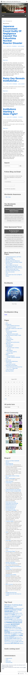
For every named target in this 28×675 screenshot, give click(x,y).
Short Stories (8, 360)
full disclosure (17, 622)
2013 (5, 605)
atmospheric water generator (15, 132)
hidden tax (17, 146)
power (16, 71)
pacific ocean (8, 71)
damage (4, 64)
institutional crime (9, 627)
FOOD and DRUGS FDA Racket (13, 325)
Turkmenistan (12, 104)
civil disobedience (14, 136)
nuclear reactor (17, 69)
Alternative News (9, 344)
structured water (19, 154)
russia (20, 637)
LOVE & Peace (9, 569)
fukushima (9, 67)
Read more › (5, 60)
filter (17, 143)
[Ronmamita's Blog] (14, 8)
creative (6, 614)
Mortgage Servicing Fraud (11, 592)
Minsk (16, 100)
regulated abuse (8, 153)
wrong (19, 104)
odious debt (17, 150)
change (14, 611)
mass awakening (17, 630)
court (18, 62)
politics (13, 635)
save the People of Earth (10, 638)
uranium (12, 73)
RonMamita (14, 46)
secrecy (21, 638)
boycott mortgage (12, 133)
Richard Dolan (15, 153)
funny (9, 97)
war (18, 643)
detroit (4, 142)
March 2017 (7, 69)
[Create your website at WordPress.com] (14, 1)
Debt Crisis (22, 140)
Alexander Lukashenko (12, 93)
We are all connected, (10, 271)
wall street (13, 643)
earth (17, 618)
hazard (23, 67)
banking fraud (8, 610)
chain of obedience (20, 95)
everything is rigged (16, 619)
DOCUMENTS (9, 346)
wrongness (23, 104)
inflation (12, 147)
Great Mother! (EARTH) (12, 351)
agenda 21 (7, 132)
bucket (8, 135)
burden (11, 135)
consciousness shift (9, 613)
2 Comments (20, 117)
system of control (7, 641)
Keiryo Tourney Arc (10, 369)
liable (16, 68)
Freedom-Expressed (10, 106)
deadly (7, 64)
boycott (7, 133)
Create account (9, 658)
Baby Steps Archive (10, 371)
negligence (12, 69)
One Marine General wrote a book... (13, 270)
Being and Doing (9, 339)
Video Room (8, 343)
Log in (7, 659)
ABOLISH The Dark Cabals (12, 333)
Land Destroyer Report (10, 551)
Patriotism (10, 103)
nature (5, 633)
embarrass (18, 96)
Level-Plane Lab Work (10, 364)
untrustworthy (7, 643)
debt (13, 616)
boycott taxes (17, 133)
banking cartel (21, 608)
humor (11, 99)
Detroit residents (8, 142)
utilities (16, 73)
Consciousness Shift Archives (12, 361)
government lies (8, 625)
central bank (8, 611)
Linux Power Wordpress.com (12, 563)
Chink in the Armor (9, 481)
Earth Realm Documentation (11, 365)
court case (22, 62)
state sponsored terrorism (11, 154)
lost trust (10, 630)
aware (21, 132)
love (13, 630)
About (7, 322)
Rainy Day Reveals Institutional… (14, 79)
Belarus (11, 95)
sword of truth (16, 640)
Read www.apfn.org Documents (12, 342)
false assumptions (13, 143)
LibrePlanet (8, 340)
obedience (22, 100)
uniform (16, 104)
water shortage (8, 157)
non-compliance (13, 633)
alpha (17, 93)
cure (16, 614)
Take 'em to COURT (10, 75)
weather (13, 157)
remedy (6, 637)
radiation (7, 72)
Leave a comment (21, 46)
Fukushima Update (9, 521)
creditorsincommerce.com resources (13, 489)
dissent (12, 618)
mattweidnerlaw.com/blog (11, 574)
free (5, 622)
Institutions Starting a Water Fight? (10, 111)
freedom (10, 622)
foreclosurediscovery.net (11, 507)
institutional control (17, 147)
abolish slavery (16, 131)
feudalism (4, 97)
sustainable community (12, 155)
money (7, 632)
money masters (18, 632)
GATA (7, 532)
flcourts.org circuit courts (11, 501)
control (8, 96)
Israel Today (8, 540)
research (11, 637)
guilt (16, 67)
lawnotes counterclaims (10, 562)
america (15, 606)
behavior (8, 95)
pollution (12, 71)
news (7, 150)
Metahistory (8, 576)
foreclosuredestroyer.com (11, 506)
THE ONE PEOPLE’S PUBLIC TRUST (13, 335)
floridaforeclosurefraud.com (11, 504)
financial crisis (21, 143)
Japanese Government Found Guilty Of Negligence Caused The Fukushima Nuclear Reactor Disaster (12, 34)
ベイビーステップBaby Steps (12, 368)
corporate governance (7, 139)
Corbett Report (9, 482)
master (14, 100)
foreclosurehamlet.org (10, 508)
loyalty (11, 100)
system (20, 640)
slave (4, 104)
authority (4, 95)
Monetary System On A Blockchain (13, 260)
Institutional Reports (10, 355)
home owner (21, 146)
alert (8, 62)
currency (18, 614)
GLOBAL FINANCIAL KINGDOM (13, 357)
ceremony (15, 95)
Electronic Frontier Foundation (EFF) (13, 490)
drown (15, 96)
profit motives (11, 151)
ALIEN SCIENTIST (9, 464)
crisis (13, 140)
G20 (5, 624)
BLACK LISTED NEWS (10, 478)
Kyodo (10, 68)
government (13, 67)
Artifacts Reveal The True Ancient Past (14, 366)
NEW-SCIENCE (9, 350)
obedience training (11, 150)
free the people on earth (7, 144)
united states (20, 641)
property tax (16, 151)
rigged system (17, 637)
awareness (8, 608)
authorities (21, 93)
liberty (6, 630)
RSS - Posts (8, 197)
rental (12, 153)
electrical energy (15, 64)
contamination (14, 62)
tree (9, 104)
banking (17, 608)
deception (11, 96)
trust (15, 641)
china (17, 611)
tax (11, 641)
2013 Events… (9, 338)
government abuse (15, 144)
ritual (20, 103)
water (21, 155)
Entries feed (8, 661)
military (21, 630)
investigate (16, 628)
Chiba (11, 62)
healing (14, 625)
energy (17, 65)
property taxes (20, 151)
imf (17, 625)
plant (13, 103)
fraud (21, 621)
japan (4, 68)
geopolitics (8, 624)
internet (13, 628)
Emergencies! (8, 324)
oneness (18, 633)
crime (10, 614)
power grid (19, 71)
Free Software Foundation (11, 510)
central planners (8, 136)
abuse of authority (13, 605)
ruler (22, 103)
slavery (6, 104)
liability (13, 68)
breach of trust (17, 610)
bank (14, 608)
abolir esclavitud (11, 131)
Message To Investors (11, 327)
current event (17, 140)
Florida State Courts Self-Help (12, 503)
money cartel (12, 632)
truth (17, 641)
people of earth (5, 151)
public (18, 635)
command (5, 96)
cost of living (10, 140)
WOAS (7, 354)
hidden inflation (12, 146)
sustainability (5, 155)
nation (19, 100)
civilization (20, 136)
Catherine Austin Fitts (16, 135)
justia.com (8, 548)
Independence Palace (16, 99)
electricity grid (12, 65)
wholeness (21, 643)
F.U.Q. (7, 273)
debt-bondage (17, 616)
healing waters (21, 144)
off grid (21, 150)
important (4, 147)
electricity (8, 65)
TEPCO (17, 72)
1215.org (8, 336)
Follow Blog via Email (12, 172)
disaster (10, 64)
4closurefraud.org (9, 463)
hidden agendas (6, 146)
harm (21, 67)
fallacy (9, 143)
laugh (9, 100)
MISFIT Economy (9, 584)
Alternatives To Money (10, 259)
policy (9, 635)
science (14, 72)
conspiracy (17, 613)
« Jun (5, 398)
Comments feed (9, 662)
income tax (9, 147)
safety (12, 72)
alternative (11, 606)
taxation (18, 155)
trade (13, 641)
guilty (19, 67)
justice (19, 628)
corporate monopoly (14, 139)
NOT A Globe (9, 362)
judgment (7, 68)
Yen (18, 73)
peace (21, 633)
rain (9, 72)
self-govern (7, 640)
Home (4, 21)
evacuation (5, 67)
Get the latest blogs (10, 185)
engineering (20, 65)
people (6, 635)
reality (21, 635)
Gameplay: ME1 (9, 353)
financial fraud (16, 621)
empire (21, 96)
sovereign (12, 640)
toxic (10, 73)
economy (6, 619)
